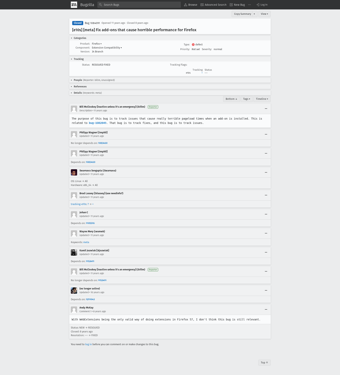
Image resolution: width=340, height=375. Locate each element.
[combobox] (139, 5)
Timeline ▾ (262, 98)
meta (86, 242)
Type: (187, 44)
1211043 (90, 299)
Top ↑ (264, 362)
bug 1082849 (97, 122)
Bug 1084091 (92, 23)
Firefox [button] (97, 43)
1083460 (102, 143)
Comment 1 (85, 311)
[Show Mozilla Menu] (74, 5)
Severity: (207, 49)
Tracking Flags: (178, 64)
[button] (261, 5)
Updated (84, 136)
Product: (85, 43)
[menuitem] (190, 5)
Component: (83, 47)
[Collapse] (266, 109)
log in (88, 344)
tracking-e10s (78, 204)
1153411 (90, 261)
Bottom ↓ (231, 98)
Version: (85, 51)
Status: (86, 64)
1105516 (90, 223)
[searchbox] (139, 5)
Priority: (185, 49)
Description (85, 110)
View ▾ (264, 13)
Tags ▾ (246, 98)
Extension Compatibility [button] (107, 47)
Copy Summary (242, 13)
